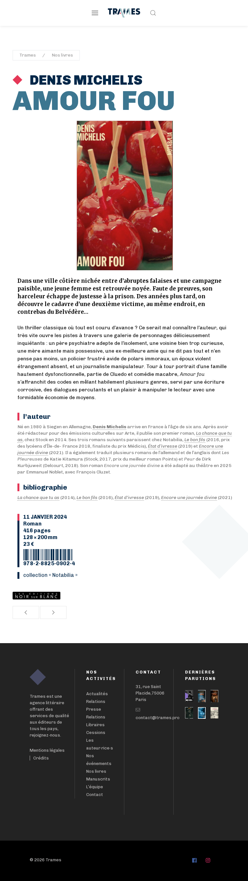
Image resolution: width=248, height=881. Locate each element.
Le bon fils (194, 439)
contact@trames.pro (158, 717)
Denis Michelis (84, 80)
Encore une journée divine (189, 497)
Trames (27, 55)
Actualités (97, 693)
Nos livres (62, 55)
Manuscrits (98, 779)
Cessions (95, 732)
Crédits (41, 758)
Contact (94, 794)
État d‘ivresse (129, 497)
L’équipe (94, 786)
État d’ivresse (162, 446)
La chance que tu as (38, 497)
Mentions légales (47, 750)
